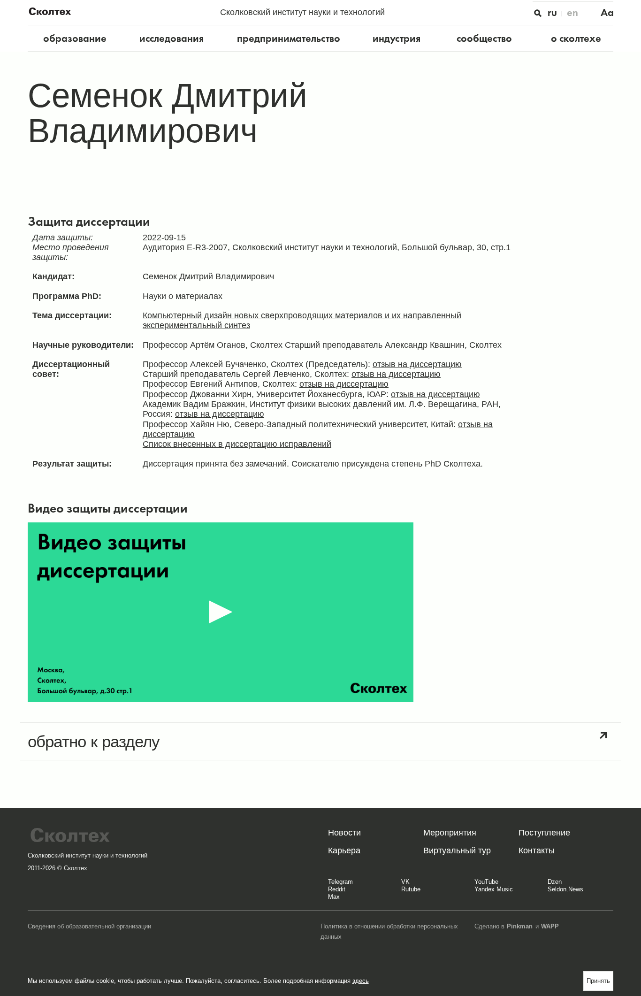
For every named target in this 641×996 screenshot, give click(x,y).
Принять (598, 980)
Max (334, 896)
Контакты (537, 850)
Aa (607, 12)
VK (405, 881)
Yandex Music (493, 889)
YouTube (486, 881)
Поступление (544, 832)
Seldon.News (565, 889)
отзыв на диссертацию (417, 364)
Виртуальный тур (457, 850)
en (572, 12)
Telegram (340, 881)
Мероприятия (449, 832)
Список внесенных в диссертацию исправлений (237, 444)
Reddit (336, 889)
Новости (344, 832)
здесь (360, 980)
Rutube (410, 889)
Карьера (344, 850)
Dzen (555, 881)
